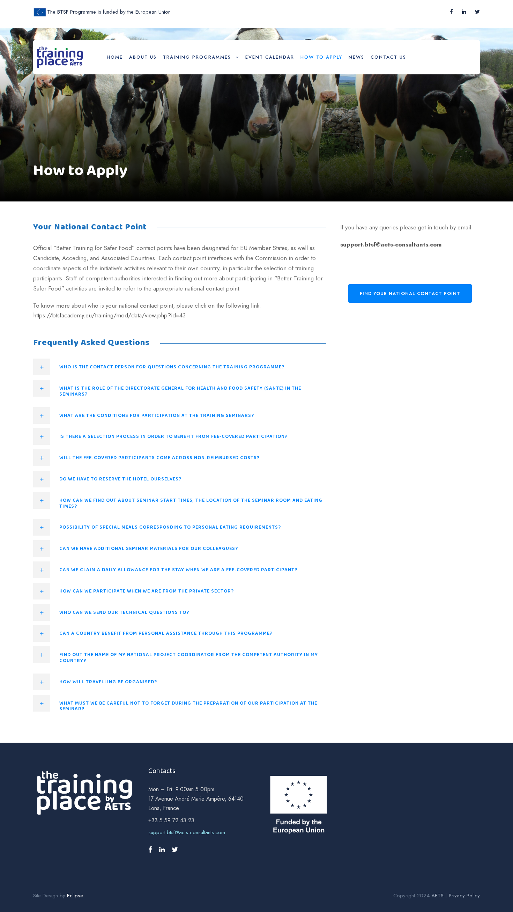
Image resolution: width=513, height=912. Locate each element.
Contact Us (388, 57)
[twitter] (477, 12)
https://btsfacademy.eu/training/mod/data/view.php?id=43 (109, 315)
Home (115, 57)
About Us (143, 57)
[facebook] (451, 12)
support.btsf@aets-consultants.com (390, 244)
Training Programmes (197, 57)
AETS (437, 895)
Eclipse (75, 895)
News (356, 57)
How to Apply (321, 57)
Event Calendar (269, 57)
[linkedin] (464, 12)
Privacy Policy (464, 895)
